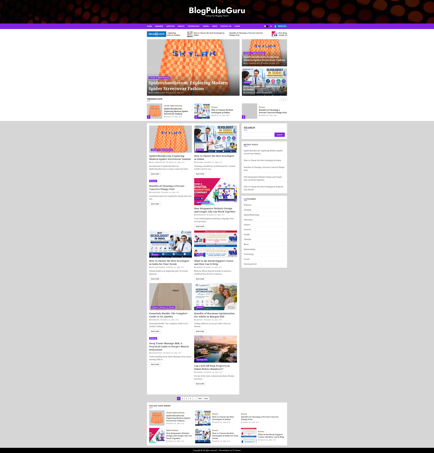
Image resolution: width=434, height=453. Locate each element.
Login (237, 26)
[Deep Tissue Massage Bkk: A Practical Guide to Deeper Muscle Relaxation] (170, 338)
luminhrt (199, 320)
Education (248, 220)
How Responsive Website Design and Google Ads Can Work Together (271, 111)
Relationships (249, 249)
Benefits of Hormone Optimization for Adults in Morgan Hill (214, 315)
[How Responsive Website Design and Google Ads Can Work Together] (249, 111)
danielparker (201, 215)
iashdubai (249, 93)
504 (200, 398)
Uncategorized (202, 360)
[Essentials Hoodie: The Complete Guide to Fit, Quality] (170, 296)
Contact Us (226, 26)
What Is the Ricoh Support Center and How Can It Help (214, 262)
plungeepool (155, 192)
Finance (247, 224)
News (214, 26)
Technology (193, 26)
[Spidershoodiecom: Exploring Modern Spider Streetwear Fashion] (193, 67)
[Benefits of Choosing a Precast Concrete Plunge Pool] (202, 111)
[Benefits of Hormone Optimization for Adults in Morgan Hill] (215, 296)
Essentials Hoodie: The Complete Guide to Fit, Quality (168, 315)
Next (206, 398)
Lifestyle (170, 26)
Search (249, 128)
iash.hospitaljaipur (158, 267)
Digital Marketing (163, 78)
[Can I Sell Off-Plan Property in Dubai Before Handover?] (215, 349)
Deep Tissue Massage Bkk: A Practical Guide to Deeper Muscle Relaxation (169, 346)
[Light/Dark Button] (266, 26)
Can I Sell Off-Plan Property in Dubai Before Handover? (212, 367)
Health (181, 26)
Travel (206, 26)
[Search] (271, 26)
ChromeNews (224, 450)
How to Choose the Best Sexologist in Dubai (175, 111)
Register (282, 26)
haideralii (199, 372)
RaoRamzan (155, 320)
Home (149, 26)
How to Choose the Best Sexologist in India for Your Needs (169, 262)
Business (159, 26)
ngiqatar (199, 267)
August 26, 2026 (174, 93)
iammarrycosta (156, 353)
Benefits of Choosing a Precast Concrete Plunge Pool (225, 111)
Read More (155, 174)
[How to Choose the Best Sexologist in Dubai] (154, 111)
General (247, 229)
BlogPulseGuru (217, 10)
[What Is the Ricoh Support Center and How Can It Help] (215, 244)
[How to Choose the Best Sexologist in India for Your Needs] (170, 244)
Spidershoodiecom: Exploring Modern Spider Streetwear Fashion (188, 85)
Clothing (155, 307)
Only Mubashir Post (157, 93)
